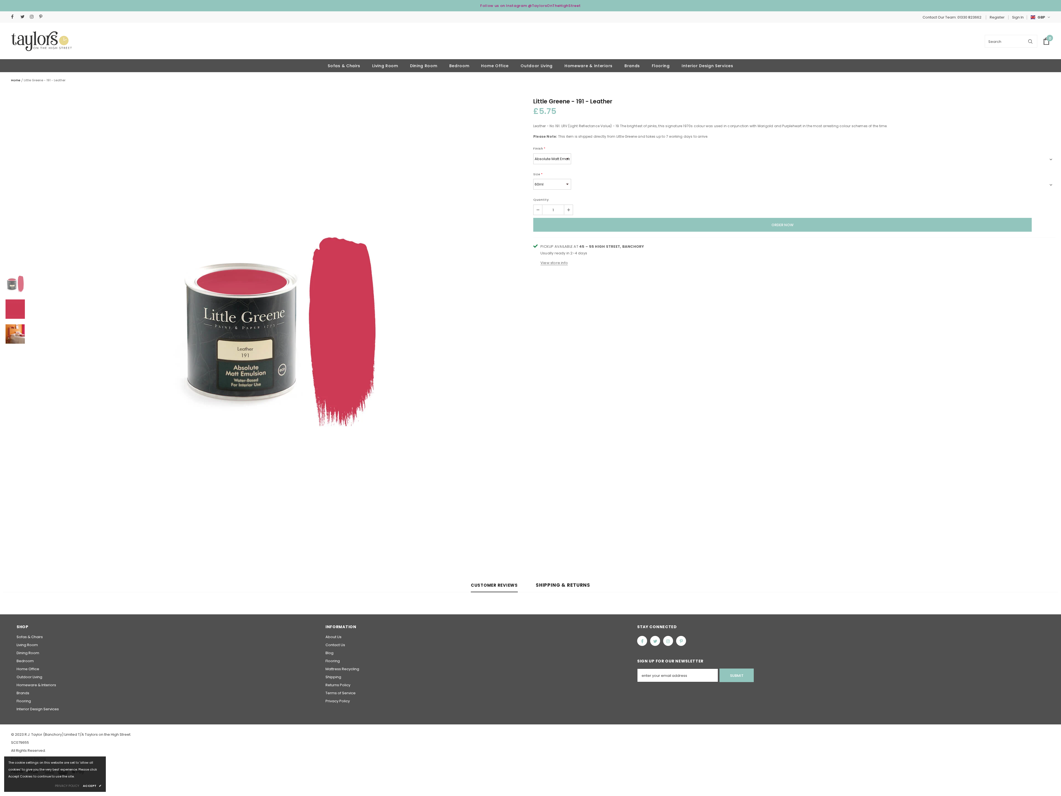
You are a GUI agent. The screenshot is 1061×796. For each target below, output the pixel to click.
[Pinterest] (42, 16)
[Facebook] (14, 16)
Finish (539, 148)
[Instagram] (33, 16)
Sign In (1018, 17)
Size (538, 174)
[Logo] (41, 41)
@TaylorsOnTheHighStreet (554, 5)
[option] (279, 334)
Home (15, 80)
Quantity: (541, 199)
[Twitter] (23, 16)
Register (997, 17)
